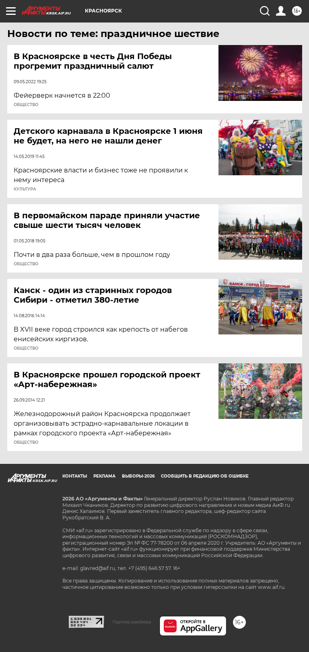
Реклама (104, 476)
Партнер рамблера (132, 621)
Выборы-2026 (138, 476)
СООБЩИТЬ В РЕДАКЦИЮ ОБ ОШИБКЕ (205, 476)
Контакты (74, 476)
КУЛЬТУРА (25, 189)
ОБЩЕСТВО (26, 105)
